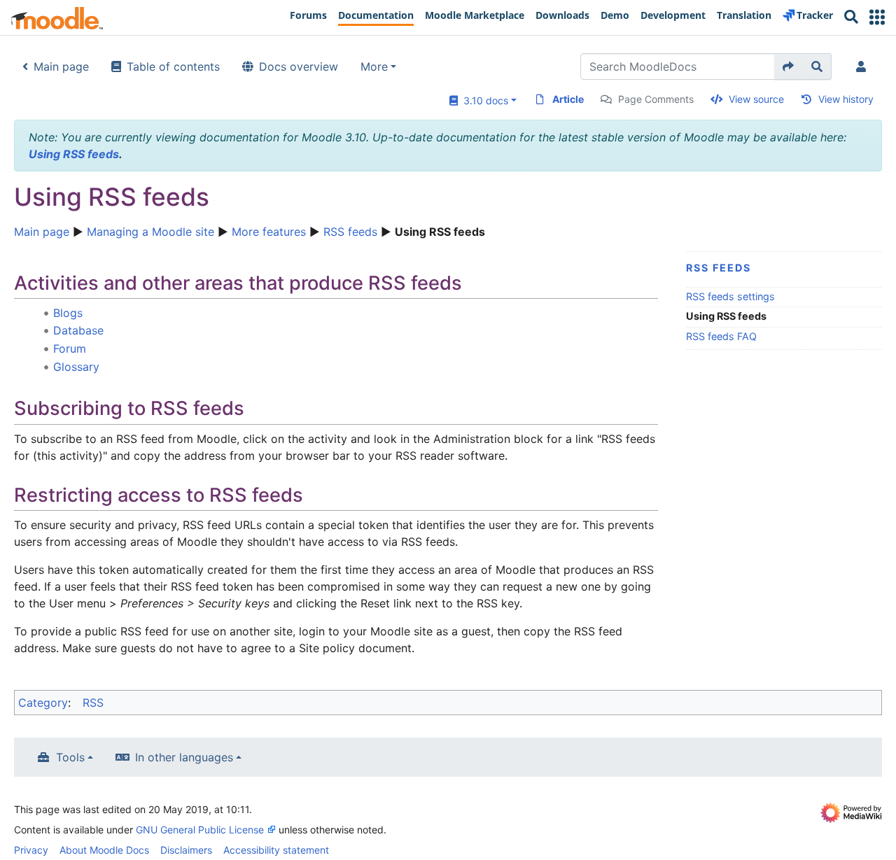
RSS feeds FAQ (721, 336)
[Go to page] (788, 66)
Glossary (76, 367)
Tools (70, 757)
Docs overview (298, 66)
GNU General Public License (200, 830)
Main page (61, 66)
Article (568, 99)
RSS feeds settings (730, 296)
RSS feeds (350, 232)
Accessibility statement (276, 850)
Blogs (68, 313)
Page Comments (656, 99)
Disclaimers (186, 850)
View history (846, 99)
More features (269, 232)
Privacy (31, 850)
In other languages (184, 757)
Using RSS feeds (74, 154)
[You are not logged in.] (864, 66)
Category (43, 703)
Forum (69, 348)
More (374, 66)
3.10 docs (483, 100)
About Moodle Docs (104, 850)
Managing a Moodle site (150, 232)
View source (756, 99)
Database (78, 330)
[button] (877, 17)
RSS (93, 703)
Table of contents (173, 66)
